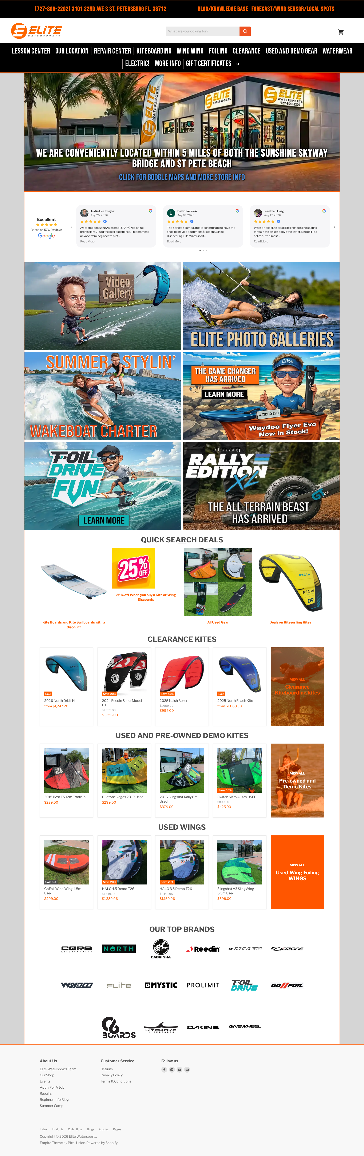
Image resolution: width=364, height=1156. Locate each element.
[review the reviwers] (150, 211)
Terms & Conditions (116, 1081)
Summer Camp (51, 1106)
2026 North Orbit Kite (61, 701)
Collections (75, 1129)
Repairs (46, 1094)
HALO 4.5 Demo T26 (118, 889)
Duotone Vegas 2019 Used (122, 797)
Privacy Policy (112, 1075)
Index (43, 1129)
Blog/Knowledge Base (223, 9)
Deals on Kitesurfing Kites (290, 622)
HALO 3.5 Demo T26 (176, 889)
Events (45, 1081)
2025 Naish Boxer (173, 701)
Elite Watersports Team (58, 1069)
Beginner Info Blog (54, 1100)
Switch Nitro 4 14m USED (237, 797)
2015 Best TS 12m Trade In (65, 797)
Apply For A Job (52, 1087)
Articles (104, 1129)
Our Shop (47, 1075)
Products (58, 1129)
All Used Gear (218, 622)
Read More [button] (87, 241)
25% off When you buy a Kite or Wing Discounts (146, 597)
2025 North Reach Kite (235, 701)
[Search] (245, 31)
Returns (107, 1069)
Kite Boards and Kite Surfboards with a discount (74, 624)
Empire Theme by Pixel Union (62, 1143)
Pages (117, 1129)
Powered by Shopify (102, 1143)
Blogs (90, 1129)
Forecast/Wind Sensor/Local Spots (293, 9)
